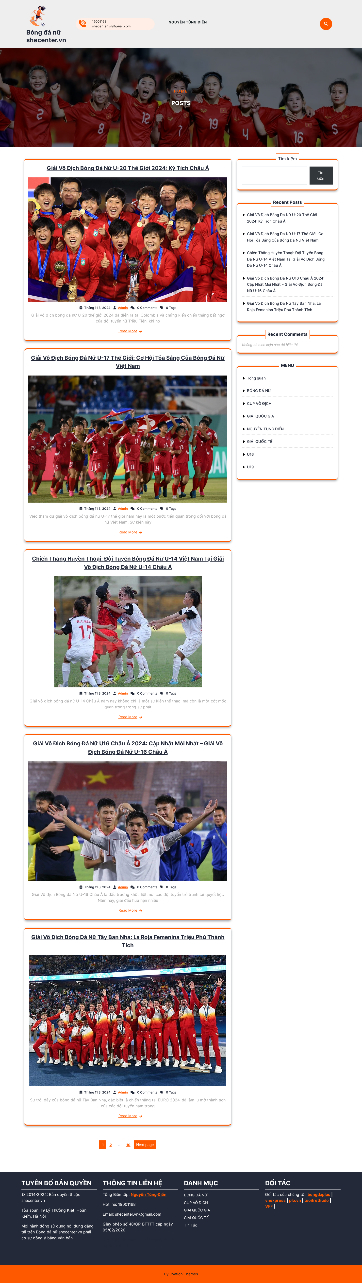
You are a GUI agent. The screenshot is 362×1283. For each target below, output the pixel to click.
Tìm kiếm (287, 158)
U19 (250, 467)
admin (123, 308)
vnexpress (275, 1200)
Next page (145, 1144)
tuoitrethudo (316, 1200)
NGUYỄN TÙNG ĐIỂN (188, 22)
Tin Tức (190, 1225)
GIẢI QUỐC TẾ (259, 441)
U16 (250, 454)
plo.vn (295, 1200)
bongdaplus (319, 1194)
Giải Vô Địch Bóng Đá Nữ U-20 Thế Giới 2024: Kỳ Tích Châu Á (128, 168)
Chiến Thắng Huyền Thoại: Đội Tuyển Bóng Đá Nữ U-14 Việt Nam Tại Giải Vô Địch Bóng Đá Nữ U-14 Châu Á (286, 259)
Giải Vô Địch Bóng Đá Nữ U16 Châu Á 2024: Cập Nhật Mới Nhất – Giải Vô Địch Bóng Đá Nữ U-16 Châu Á (285, 284)
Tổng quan (256, 378)
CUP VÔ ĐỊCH (259, 403)
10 (129, 1144)
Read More (127, 331)
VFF (269, 1206)
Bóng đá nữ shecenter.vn (46, 36)
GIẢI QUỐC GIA (260, 416)
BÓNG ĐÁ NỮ (259, 390)
